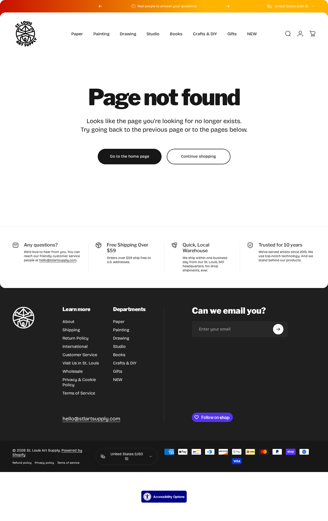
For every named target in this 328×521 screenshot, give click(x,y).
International (75, 346)
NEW (117, 379)
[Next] (228, 6)
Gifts (117, 371)
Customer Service (79, 354)
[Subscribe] (278, 329)
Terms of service (68, 462)
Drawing (121, 338)
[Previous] (100, 6)
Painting (121, 329)
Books (119, 354)
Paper (118, 321)
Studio (119, 346)
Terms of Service (78, 393)
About (68, 321)
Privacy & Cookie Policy (79, 382)
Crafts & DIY (124, 363)
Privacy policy (44, 462)
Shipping (71, 329)
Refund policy (22, 462)
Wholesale (72, 371)
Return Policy (75, 338)
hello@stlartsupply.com (57, 260)
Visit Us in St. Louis (80, 363)
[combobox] (291, 6)
